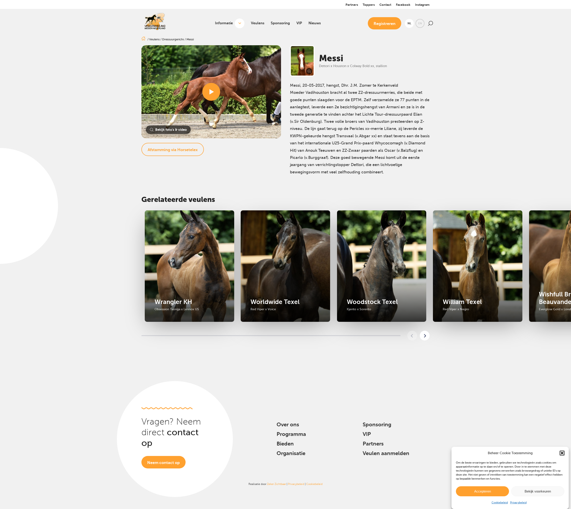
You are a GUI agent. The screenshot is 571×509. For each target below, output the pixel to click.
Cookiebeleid (500, 502)
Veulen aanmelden (386, 453)
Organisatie (291, 453)
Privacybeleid (518, 502)
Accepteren (482, 491)
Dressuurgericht (173, 39)
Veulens (257, 23)
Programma (291, 434)
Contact (385, 4)
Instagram (422, 4)
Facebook (403, 4)
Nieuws (314, 23)
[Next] (425, 336)
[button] (562, 453)
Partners (351, 4)
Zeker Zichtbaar (276, 484)
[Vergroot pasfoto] (302, 60)
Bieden (285, 444)
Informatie (224, 23)
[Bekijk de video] (211, 92)
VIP (299, 23)
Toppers (369, 4)
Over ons (288, 424)
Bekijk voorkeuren (538, 491)
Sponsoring (280, 23)
